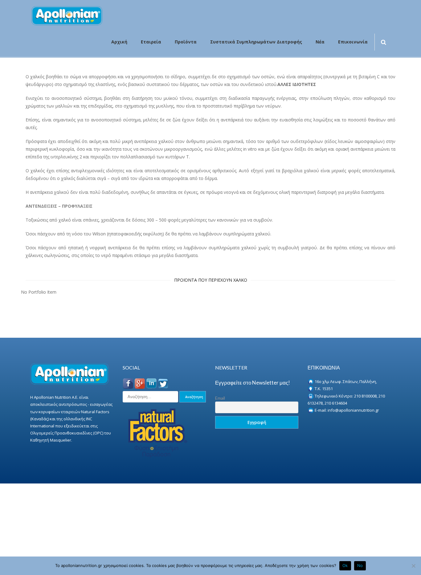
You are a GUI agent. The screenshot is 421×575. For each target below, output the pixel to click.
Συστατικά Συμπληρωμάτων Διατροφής (256, 42)
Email (220, 398)
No (360, 565)
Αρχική (119, 42)
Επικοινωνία (353, 42)
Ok (345, 565)
